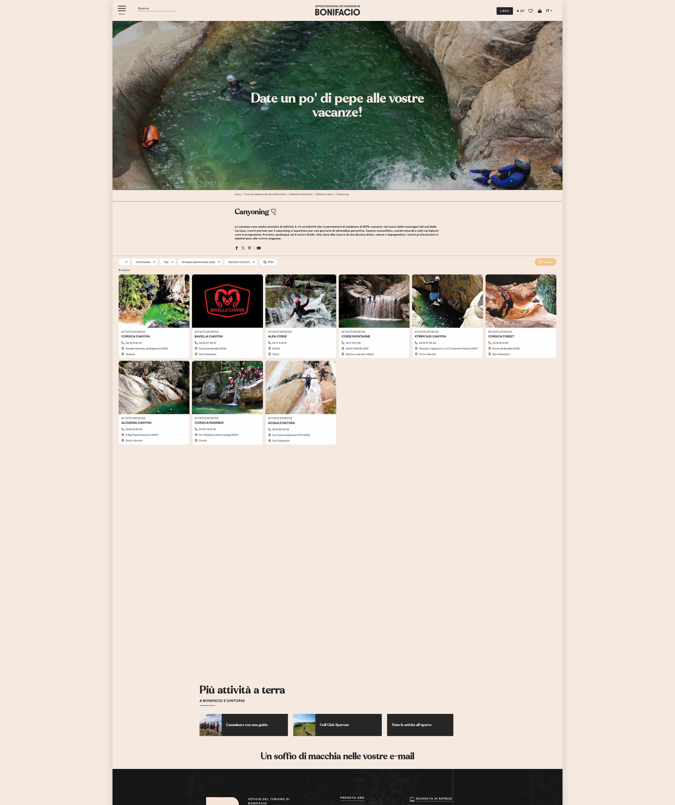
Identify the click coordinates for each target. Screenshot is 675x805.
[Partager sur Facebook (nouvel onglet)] (237, 248)
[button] (157, 8)
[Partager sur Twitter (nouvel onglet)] (243, 248)
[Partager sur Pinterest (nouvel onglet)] (250, 248)
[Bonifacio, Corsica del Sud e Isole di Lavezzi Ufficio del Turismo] (337, 10)
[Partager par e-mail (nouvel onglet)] (257, 248)
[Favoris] (530, 11)
